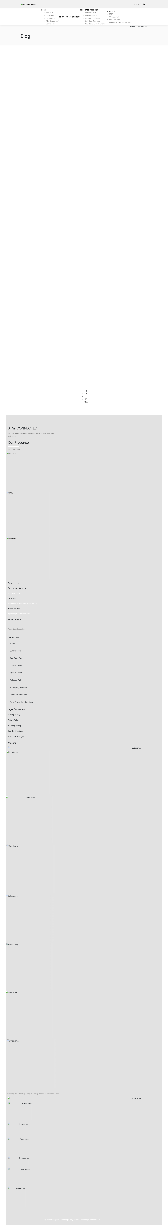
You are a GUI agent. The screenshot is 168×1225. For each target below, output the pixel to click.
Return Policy (13, 720)
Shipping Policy (14, 725)
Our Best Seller (16, 665)
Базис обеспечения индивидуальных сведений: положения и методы (75, 151)
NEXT (86, 402)
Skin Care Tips (16, 658)
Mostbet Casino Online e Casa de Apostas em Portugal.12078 (67, 221)
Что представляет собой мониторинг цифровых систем (64, 361)
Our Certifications (15, 731)
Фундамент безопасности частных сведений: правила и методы (71, 187)
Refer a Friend (16, 673)
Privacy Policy (14, 714)
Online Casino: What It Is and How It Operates (55, 121)
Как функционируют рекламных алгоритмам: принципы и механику (74, 254)
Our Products (15, 651)
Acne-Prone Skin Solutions (21, 702)
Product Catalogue (16, 736)
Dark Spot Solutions (18, 695)
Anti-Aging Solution (18, 687)
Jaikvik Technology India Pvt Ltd (87, 1219)
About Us (14, 643)
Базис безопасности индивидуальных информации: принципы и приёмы (78, 50)
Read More (26, 79)
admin (34, 54)
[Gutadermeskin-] (28, 4)
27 (86, 399)
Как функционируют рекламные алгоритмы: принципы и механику (73, 326)
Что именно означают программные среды (55, 290)
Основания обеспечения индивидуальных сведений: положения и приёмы (79, 86)
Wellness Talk (15, 680)
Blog (27, 216)
